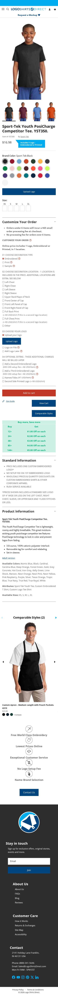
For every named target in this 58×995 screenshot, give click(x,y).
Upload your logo (13, 338)
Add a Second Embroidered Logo (19, 365)
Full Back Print (25, 313)
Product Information (18, 511)
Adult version (8, 558)
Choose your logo (16, 331)
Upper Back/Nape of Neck (17, 296)
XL (28, 204)
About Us (19, 889)
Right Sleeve (10, 293)
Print (7, 262)
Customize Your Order (19, 222)
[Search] (8, 9)
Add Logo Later (12, 351)
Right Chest (10, 285)
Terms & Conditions (35, 989)
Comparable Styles (44, 413)
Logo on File (11, 347)
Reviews (19, 902)
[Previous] (3, 662)
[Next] (55, 662)
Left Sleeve (10, 289)
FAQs (17, 893)
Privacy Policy (18, 989)
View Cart (43, 403)
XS (5, 204)
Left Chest (9, 282)
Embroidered (11, 258)
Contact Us (29, 792)
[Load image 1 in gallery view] (29, 59)
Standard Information (19, 460)
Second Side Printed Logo (25, 381)
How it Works (21, 921)
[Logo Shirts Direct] (28, 9)
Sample (8, 266)
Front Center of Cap (14, 300)
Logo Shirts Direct (32, 992)
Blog (17, 898)
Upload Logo (29, 191)
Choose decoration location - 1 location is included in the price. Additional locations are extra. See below (28, 275)
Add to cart (29, 393)
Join (29, 870)
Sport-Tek (25, 136)
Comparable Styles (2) (29, 617)
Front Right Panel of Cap (16, 307)
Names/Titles (18, 377)
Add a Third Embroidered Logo (19, 372)
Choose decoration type (19, 254)
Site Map (19, 930)
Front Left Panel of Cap (16, 304)
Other (7, 325)
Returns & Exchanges (25, 925)
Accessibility (21, 934)
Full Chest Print (25, 320)
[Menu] (3, 9)
